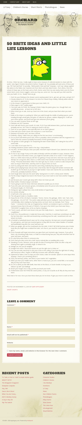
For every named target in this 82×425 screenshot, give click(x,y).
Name (9, 327)
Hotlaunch (30, 420)
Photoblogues (51, 7)
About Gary (26, 2)
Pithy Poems (47, 400)
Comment (11, 305)
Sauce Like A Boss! (8, 391)
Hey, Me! (5, 388)
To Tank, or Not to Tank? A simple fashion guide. (18, 377)
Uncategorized (47, 408)
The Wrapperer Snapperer (10, 383)
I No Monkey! (47, 383)
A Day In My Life (7, 400)
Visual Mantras (47, 411)
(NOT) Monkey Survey (9, 397)
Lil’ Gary (6, 7)
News (62, 7)
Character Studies (48, 377)
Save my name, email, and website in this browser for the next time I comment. (38, 351)
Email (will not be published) (17, 335)
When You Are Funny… (9, 394)
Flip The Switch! (7, 402)
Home (5, 2)
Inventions (46, 386)
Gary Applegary (38, 287)
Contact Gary (14, 2)
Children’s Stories (20, 7)
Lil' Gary (45, 388)
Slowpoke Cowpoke (8, 386)
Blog (34, 2)
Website (10, 343)
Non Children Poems (49, 394)
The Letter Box (48, 405)
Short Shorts (36, 7)
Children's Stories (48, 380)
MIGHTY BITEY (7, 380)
